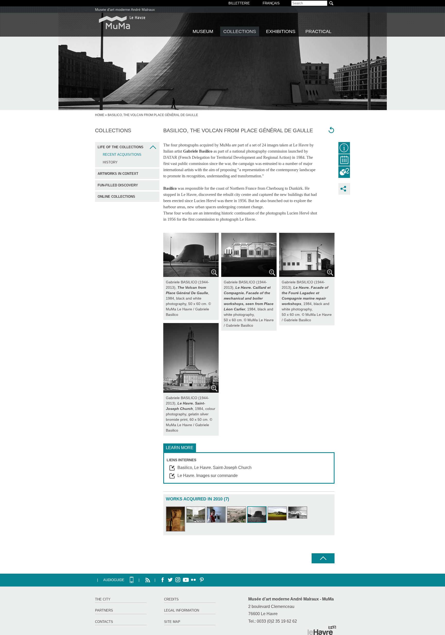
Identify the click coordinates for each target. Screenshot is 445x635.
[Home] (122, 22)
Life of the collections (120, 147)
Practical (318, 31)
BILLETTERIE (239, 3)
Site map (172, 622)
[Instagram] (178, 580)
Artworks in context (118, 174)
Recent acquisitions (122, 154)
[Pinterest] (201, 580)
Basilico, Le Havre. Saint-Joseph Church (214, 467)
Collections (239, 31)
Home (99, 115)
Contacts (104, 622)
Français (271, 3)
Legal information (181, 610)
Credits (171, 599)
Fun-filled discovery (118, 185)
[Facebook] (162, 580)
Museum (203, 31)
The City (102, 599)
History (110, 162)
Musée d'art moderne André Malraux (125, 9)
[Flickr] (193, 580)
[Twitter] (170, 580)
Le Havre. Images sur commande (207, 475)
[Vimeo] (186, 580)
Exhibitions (280, 31)
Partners (104, 610)
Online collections (116, 197)
